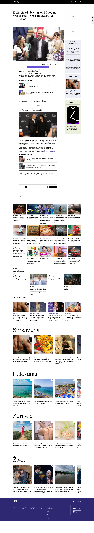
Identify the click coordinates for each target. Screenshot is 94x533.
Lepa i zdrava (27, 1)
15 (23, 83)
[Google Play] (77, 508)
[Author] (73, 115)
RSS (47, 512)
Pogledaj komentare (42, 186)
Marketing (48, 505)
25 (23, 164)
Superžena (23, 510)
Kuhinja (58, 1)
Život (14, 510)
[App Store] (77, 511)
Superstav (66, 1)
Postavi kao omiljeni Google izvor (35, 66)
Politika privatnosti (50, 510)
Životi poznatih (42, 1)
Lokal (31, 510)
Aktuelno (36, 399)
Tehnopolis (32, 507)
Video (40, 505)
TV (39, 507)
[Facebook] (73, 501)
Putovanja (24, 507)
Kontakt (48, 514)
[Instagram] (78, 501)
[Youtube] (80, 501)
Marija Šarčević (70, 125)
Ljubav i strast (33, 1)
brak (42, 182)
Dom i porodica (53, 1)
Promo (78, 485)
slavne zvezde (27, 182)
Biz (13, 508)
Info (13, 505)
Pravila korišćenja (50, 508)
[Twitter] (76, 501)
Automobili (32, 508)
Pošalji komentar (53, 186)
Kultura (23, 508)
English (40, 508)
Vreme (40, 510)
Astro (62, 1)
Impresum (48, 507)
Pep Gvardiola (38, 182)
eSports (31, 505)
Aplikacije (48, 511)
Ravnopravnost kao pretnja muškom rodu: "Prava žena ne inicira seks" (72, 129)
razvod (32, 182)
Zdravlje (23, 505)
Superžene (48, 1)
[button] (80, 345)
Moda (38, 1)
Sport (14, 507)
